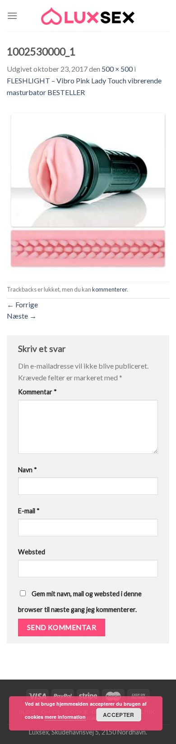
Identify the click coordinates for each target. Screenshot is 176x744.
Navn (27, 470)
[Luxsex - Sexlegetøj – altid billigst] (88, 16)
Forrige (22, 304)
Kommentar (37, 392)
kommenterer (109, 289)
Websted (31, 552)
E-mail (29, 511)
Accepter (118, 715)
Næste (22, 315)
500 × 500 (117, 68)
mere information (65, 716)
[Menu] (12, 16)
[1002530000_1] (88, 188)
